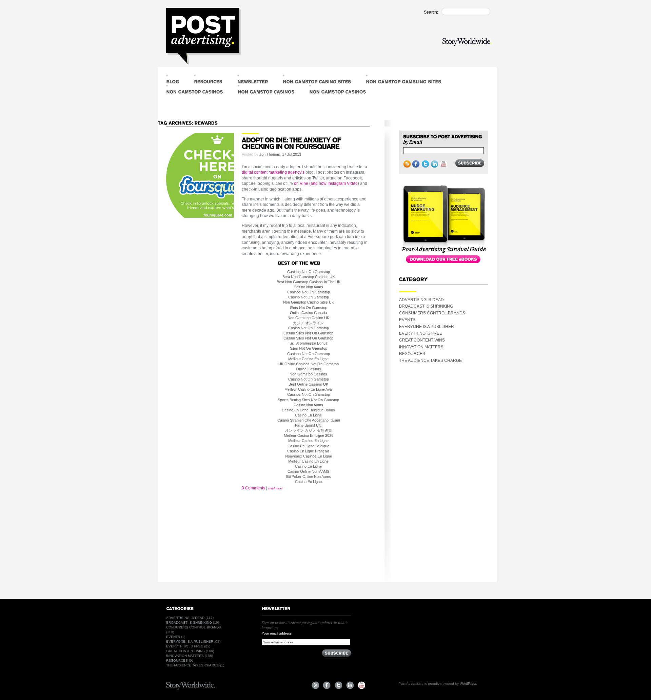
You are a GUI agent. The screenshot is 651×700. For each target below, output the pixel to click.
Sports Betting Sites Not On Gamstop (308, 400)
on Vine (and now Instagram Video (326, 183)
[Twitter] (425, 164)
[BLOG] (172, 80)
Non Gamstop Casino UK (308, 318)
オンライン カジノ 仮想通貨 (308, 430)
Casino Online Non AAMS (308, 471)
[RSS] (407, 164)
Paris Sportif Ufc (308, 425)
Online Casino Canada (308, 313)
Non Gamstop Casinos (308, 374)
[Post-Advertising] (203, 37)
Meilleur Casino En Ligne (308, 359)
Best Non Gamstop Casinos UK (308, 277)
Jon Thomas (269, 154)
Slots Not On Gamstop (308, 308)
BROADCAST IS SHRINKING (426, 306)
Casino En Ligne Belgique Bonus (308, 410)
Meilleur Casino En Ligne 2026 (308, 435)
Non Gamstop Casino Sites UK (308, 302)
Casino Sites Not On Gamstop (308, 333)
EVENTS (407, 319)
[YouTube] (443, 164)
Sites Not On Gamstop (308, 348)
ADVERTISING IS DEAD (421, 299)
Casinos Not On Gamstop (308, 272)
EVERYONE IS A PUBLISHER (426, 326)
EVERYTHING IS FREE (420, 333)
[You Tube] (361, 685)
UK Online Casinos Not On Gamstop (308, 364)
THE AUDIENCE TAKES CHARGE (430, 360)
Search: (431, 12)
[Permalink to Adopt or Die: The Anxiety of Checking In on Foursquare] (292, 143)
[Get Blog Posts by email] (442, 140)
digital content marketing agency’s (273, 172)
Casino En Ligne (308, 415)
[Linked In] (434, 164)
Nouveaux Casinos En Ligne (308, 456)
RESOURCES (412, 353)
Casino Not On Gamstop (308, 297)
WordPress (468, 683)
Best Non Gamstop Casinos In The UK (308, 282)
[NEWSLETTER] (252, 80)
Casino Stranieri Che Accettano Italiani (308, 420)
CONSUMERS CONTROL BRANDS (432, 313)
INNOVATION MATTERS (421, 347)
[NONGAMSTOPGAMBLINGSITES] (403, 80)
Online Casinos (308, 369)
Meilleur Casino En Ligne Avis (308, 389)
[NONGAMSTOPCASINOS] (194, 90)
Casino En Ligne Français (308, 451)
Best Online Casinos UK (308, 384)
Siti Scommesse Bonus (309, 343)
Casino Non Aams (308, 287)
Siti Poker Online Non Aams (308, 476)
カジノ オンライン (308, 323)
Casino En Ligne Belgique (308, 446)
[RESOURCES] (208, 80)
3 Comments (253, 488)
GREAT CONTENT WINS (422, 340)
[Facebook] (416, 164)
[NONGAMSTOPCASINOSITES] (317, 80)
